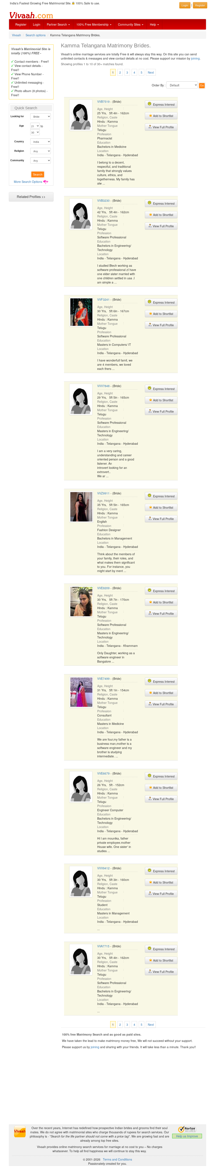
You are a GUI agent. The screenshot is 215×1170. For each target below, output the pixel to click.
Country (19, 141)
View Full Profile (163, 127)
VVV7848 (103, 386)
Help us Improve (187, 1136)
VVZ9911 (103, 493)
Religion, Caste (107, 117)
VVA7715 (103, 946)
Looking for (17, 116)
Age (21, 125)
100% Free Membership (92, 24)
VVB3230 (103, 200)
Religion (19, 151)
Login (36, 24)
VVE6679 (103, 773)
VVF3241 (103, 299)
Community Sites (129, 24)
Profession (104, 134)
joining (195, 58)
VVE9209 (103, 588)
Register (20, 24)
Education (103, 142)
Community (17, 160)
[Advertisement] (107, 1095)
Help (153, 24)
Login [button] (185, 5)
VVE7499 (103, 678)
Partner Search (57, 24)
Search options (36, 35)
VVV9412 (103, 868)
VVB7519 (103, 101)
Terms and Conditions (117, 1159)
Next (151, 72)
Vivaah (16, 35)
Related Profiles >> (31, 196)
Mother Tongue (107, 126)
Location (103, 151)
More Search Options (28, 181)
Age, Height (105, 109)
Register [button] (200, 5)
